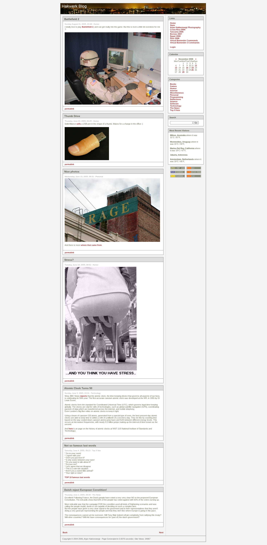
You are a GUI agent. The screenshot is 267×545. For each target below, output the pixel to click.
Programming (176, 97)
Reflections (175, 99)
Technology (175, 106)
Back (65, 532)
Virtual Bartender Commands (184, 40)
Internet (173, 91)
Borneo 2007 (176, 34)
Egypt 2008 (175, 36)
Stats (172, 25)
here (71, 429)
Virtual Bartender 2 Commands (184, 43)
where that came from (91, 245)
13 (176, 68)
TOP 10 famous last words (77, 477)
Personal (174, 95)
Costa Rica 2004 (177, 30)
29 (183, 72)
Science (173, 101)
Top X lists (175, 110)
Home (173, 23)
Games (173, 86)
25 (192, 70)
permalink (69, 109)
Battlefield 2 (87, 27)
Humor (173, 88)
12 (196, 65)
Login (173, 47)
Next (161, 532)
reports (83, 396)
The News (174, 108)
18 (192, 68)
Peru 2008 (174, 38)
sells (78, 124)
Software (174, 104)
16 (187, 68)
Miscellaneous (177, 93)
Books (173, 84)
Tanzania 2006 (176, 32)
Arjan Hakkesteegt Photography (185, 27)
